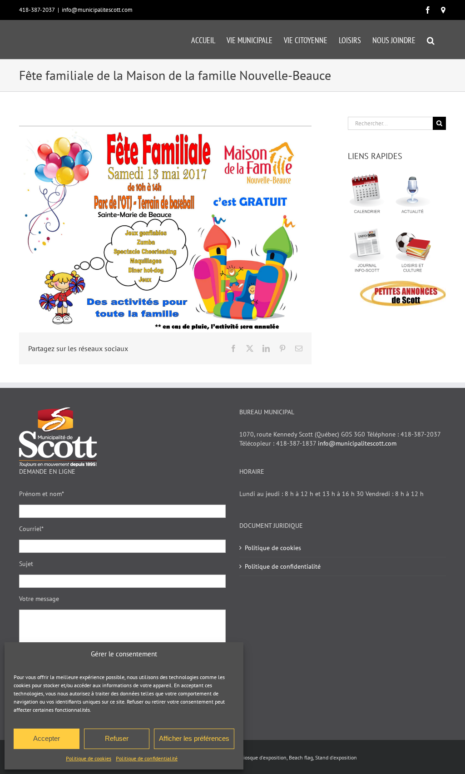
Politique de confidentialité (147, 758)
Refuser (117, 738)
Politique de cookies (88, 758)
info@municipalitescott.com (97, 10)
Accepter (46, 738)
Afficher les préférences (194, 738)
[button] (431, 39)
